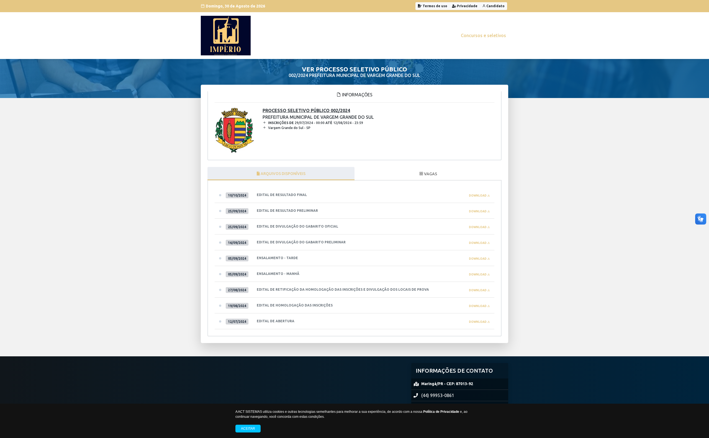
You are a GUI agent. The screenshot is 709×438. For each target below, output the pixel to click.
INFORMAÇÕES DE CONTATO (454, 370)
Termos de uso (434, 6)
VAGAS (430, 174)
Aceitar (248, 429)
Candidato (495, 6)
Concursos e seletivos (483, 35)
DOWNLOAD (478, 195)
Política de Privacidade (441, 412)
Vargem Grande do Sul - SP (289, 128)
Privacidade (466, 6)
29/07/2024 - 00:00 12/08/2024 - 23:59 (315, 123)
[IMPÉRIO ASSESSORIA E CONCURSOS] (226, 35)
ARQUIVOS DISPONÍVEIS (282, 173)
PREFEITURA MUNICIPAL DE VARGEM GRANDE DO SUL (318, 114)
